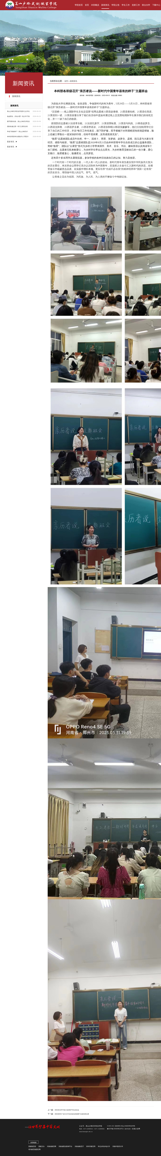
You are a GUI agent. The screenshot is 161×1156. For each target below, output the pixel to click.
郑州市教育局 (90, 1146)
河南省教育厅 (79, 1146)
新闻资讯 (73, 81)
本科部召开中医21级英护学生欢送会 (67, 1110)
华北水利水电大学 (104, 1146)
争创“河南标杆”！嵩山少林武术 (17, 131)
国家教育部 (32, 1146)
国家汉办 (41, 1146)
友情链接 (33, 1142)
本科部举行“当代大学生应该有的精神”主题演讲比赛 (72, 1114)
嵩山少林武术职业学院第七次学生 (18, 111)
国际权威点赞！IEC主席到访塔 (17, 126)
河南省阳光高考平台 (65, 1146)
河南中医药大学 (117, 1146)
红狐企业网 (136, 1129)
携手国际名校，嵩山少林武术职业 (18, 121)
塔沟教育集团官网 (34, 1149)
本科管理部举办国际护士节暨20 (17, 136)
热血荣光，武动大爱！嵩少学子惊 (18, 116)
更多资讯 (10, 142)
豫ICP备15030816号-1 (116, 1129)
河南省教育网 (51, 1146)
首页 (66, 81)
